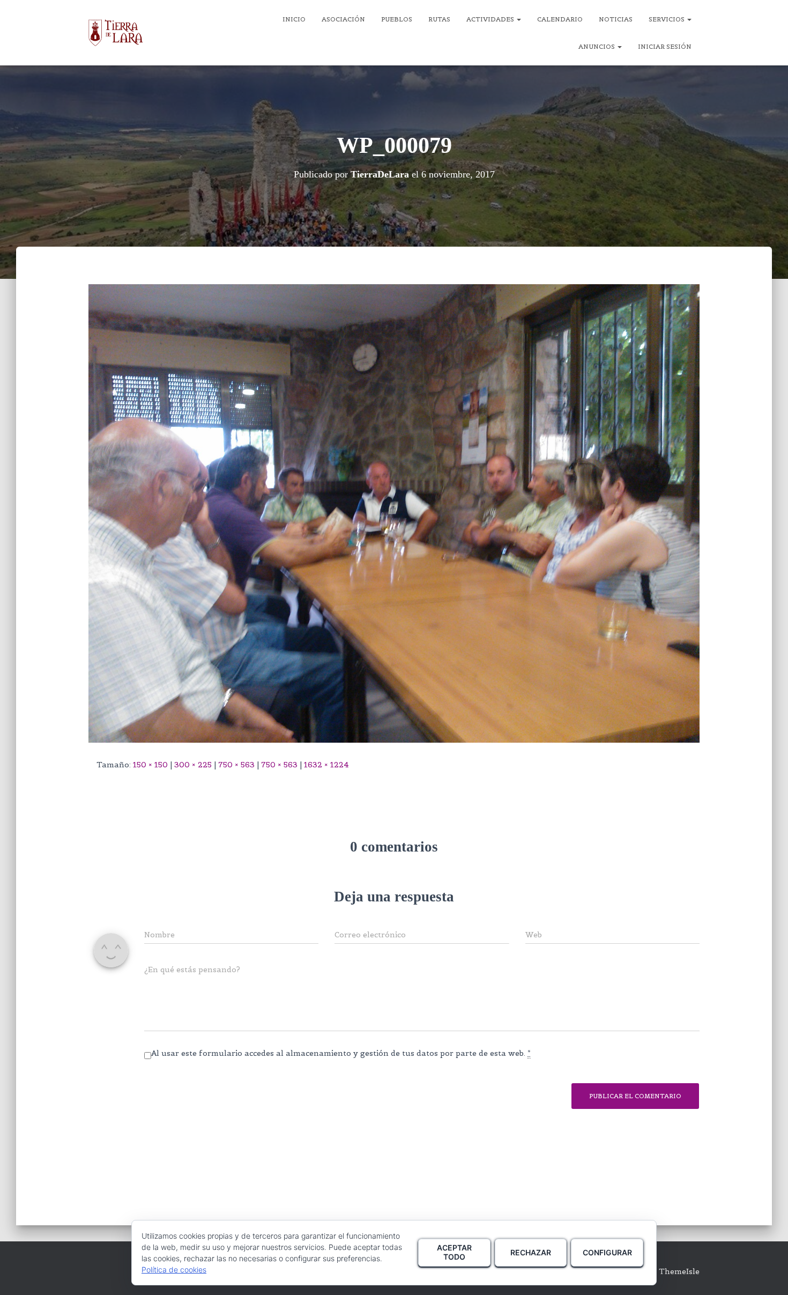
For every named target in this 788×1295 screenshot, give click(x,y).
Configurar (607, 1252)
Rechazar (530, 1252)
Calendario (560, 19)
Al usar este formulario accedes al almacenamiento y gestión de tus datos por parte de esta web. (341, 1053)
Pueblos (396, 19)
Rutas (439, 19)
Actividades (491, 19)
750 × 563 (236, 764)
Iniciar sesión (665, 46)
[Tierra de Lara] (115, 32)
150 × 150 (150, 764)
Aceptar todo (454, 1252)
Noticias (616, 19)
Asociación (343, 19)
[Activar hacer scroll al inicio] (766, 1273)
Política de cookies (174, 1269)
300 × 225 (193, 764)
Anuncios (597, 46)
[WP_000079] (394, 512)
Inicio (294, 19)
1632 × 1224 (326, 764)
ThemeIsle (679, 1271)
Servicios (667, 19)
